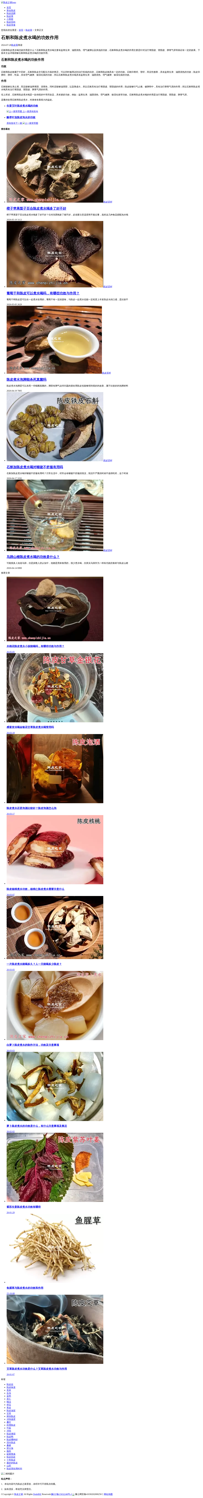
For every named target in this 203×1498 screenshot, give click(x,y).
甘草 (9, 1413)
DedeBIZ (37, 1494)
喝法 (9, 1402)
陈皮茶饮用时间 (14, 1468)
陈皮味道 (11, 1387)
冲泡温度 (11, 1419)
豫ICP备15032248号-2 (61, 1494)
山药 (9, 1466)
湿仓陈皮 (11, 1442)
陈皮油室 (11, 1410)
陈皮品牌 (11, 13)
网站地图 (108, 1494)
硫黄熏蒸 (11, 1454)
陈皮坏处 (11, 1457)
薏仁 (9, 1399)
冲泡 (9, 1431)
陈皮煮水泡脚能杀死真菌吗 (26, 379)
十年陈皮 (11, 1460)
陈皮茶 (10, 16)
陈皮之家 (18, 1494)
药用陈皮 (11, 1425)
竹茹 (9, 1428)
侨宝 (9, 1405)
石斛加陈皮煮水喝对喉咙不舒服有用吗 (35, 467)
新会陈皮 (11, 10)
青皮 (9, 1407)
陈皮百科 (11, 22)
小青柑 (10, 19)
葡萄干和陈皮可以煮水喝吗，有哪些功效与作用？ (43, 293)
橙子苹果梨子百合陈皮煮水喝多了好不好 (36, 208)
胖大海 (10, 1448)
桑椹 (9, 1445)
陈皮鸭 (10, 1436)
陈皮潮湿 (11, 1434)
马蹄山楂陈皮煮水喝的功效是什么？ (33, 557)
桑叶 (9, 1422)
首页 (9, 7)
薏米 (9, 1390)
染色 (9, 1396)
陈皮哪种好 (12, 1439)
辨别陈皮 (11, 1416)
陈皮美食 (11, 25)
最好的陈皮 (12, 1463)
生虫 (9, 1393)
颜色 (9, 1451)
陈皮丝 (10, 1384)
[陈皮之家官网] (8, 2)
